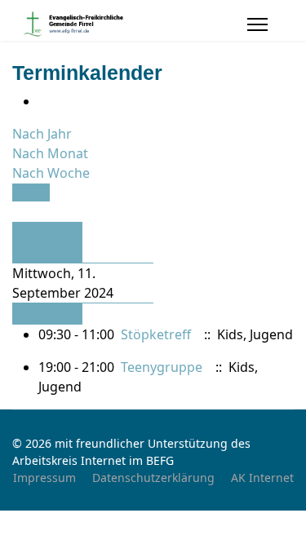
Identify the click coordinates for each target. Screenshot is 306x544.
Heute (31, 192)
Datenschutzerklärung (153, 477)
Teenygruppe (161, 367)
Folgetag (40, 314)
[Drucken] (43, 101)
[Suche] (17, 212)
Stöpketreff (156, 334)
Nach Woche (51, 173)
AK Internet (262, 477)
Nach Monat (50, 153)
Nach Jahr (42, 134)
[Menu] (257, 24)
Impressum (44, 477)
